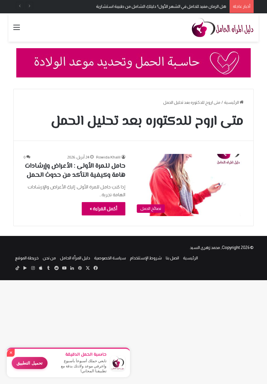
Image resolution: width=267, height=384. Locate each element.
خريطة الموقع (27, 257)
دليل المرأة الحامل (75, 257)
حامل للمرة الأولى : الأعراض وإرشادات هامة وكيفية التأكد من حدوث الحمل (75, 170)
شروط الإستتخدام (146, 257)
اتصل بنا (172, 257)
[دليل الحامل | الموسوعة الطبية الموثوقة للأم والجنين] (223, 27)
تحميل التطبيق (30, 363)
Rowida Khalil (108, 157)
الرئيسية (232, 102)
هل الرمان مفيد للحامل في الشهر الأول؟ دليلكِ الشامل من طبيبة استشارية (161, 6)
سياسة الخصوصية (110, 257)
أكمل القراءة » (103, 208)
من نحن (49, 257)
